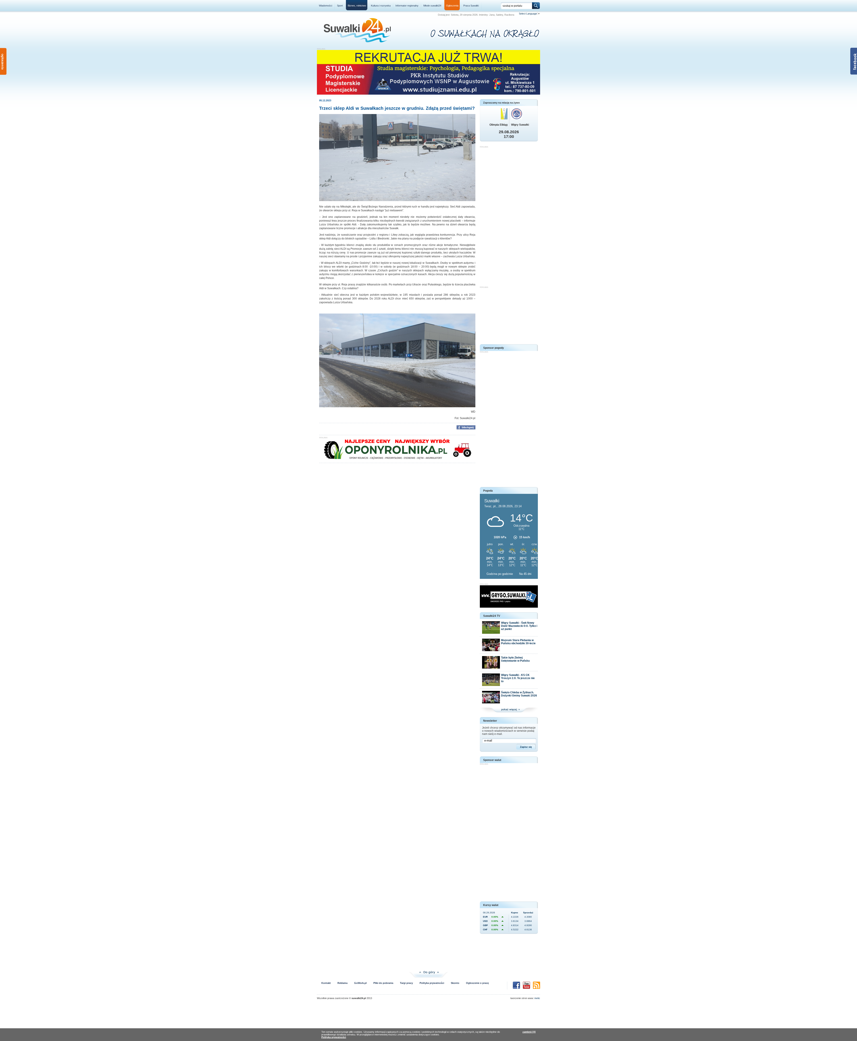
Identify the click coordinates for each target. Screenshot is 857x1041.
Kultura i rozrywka (381, 5)
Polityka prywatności (432, 983)
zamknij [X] (529, 1032)
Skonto (455, 983)
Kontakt (326, 983)
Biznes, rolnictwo (357, 5)
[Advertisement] (509, 215)
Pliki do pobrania (383, 983)
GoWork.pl (360, 983)
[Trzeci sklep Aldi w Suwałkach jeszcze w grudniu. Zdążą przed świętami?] (397, 200)
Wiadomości (325, 5)
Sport (340, 5)
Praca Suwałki (471, 5)
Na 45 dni (525, 574)
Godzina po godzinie (500, 574)
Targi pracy (406, 983)
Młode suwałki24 (432, 5)
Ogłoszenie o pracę (477, 983)
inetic (537, 998)
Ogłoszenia (452, 5)
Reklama (342, 983)
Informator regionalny (406, 5)
